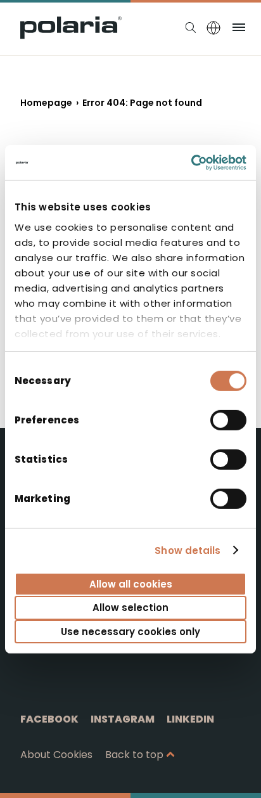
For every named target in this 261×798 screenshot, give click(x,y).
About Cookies (56, 754)
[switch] (228, 420)
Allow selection (130, 607)
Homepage (46, 102)
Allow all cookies (130, 584)
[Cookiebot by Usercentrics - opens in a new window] (191, 162)
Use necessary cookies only (130, 631)
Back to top (134, 754)
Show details (187, 550)
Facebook (49, 719)
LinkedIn (190, 719)
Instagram (123, 719)
